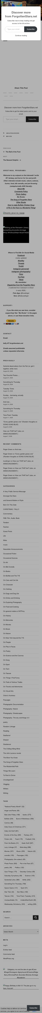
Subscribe (31, 29)
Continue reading (21, 35)
